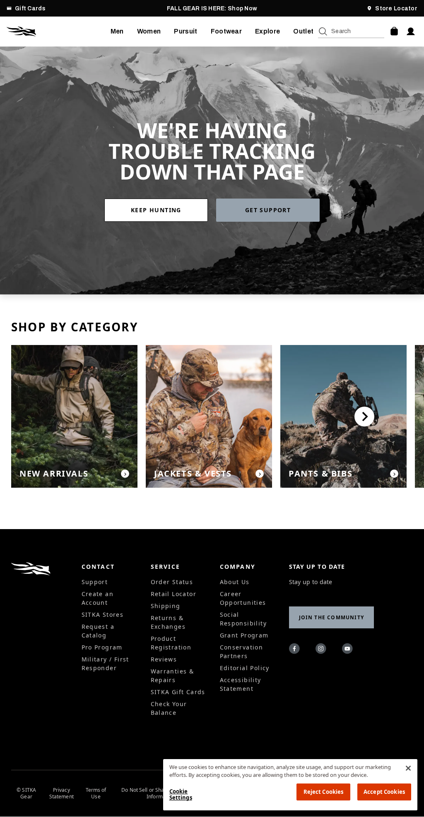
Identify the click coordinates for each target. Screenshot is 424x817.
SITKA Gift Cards (178, 692)
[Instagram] (322, 650)
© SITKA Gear (26, 793)
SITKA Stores (103, 614)
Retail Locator (174, 594)
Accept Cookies (384, 791)
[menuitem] (117, 31)
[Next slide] (364, 416)
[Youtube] (348, 650)
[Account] (410, 31)
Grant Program (244, 635)
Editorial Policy (245, 668)
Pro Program (102, 647)
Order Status (172, 582)
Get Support (268, 210)
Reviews (164, 659)
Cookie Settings (180, 795)
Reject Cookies (324, 791)
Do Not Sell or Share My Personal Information (160, 793)
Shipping (166, 606)
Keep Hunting (156, 210)
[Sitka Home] (59, 31)
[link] (160, 210)
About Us (235, 582)
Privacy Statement (61, 793)
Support (95, 582)
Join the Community (331, 617)
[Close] (408, 768)
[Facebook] (295, 650)
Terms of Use (96, 793)
